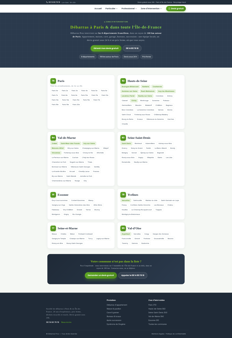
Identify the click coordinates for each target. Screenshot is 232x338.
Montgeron (56, 214)
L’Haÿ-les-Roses (88, 157)
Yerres (88, 210)
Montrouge (144, 100)
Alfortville (100, 153)
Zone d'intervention (150, 8)
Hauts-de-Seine (137, 81)
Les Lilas (169, 157)
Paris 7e (55, 95)
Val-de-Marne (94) (156, 316)
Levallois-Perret (128, 96)
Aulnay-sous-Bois (165, 143)
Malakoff (148, 105)
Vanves (160, 110)
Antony (169, 96)
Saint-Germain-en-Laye (170, 200)
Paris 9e (74, 95)
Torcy (90, 238)
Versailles (126, 200)
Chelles (63, 234)
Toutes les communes (157, 324)
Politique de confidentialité (176, 334)
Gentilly (97, 167)
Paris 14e (65, 100)
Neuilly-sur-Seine (145, 96)
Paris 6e (104, 90)
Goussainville (159, 238)
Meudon (138, 105)
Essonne (63, 194)
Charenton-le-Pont (59, 162)
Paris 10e (84, 95)
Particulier (110, 8)
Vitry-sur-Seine (73, 148)
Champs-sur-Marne (77, 238)
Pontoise (147, 238)
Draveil (79, 210)
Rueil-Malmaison (147, 91)
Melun (72, 234)
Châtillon (159, 105)
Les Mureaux (159, 205)
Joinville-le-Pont (86, 176)
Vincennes (56, 153)
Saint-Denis (126, 143)
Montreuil (138, 143)
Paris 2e (65, 90)
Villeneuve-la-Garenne (155, 119)
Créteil (54, 143)
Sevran (134, 153)
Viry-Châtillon (68, 210)
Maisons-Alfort (58, 148)
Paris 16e (86, 100)
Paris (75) (152, 305)
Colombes (159, 96)
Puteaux (166, 100)
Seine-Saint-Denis (139, 137)
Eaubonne (145, 243)
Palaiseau (55, 210)
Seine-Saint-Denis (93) (157, 312)
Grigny (66, 214)
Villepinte (150, 157)
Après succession (114, 320)
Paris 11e (95, 95)
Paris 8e (65, 95)
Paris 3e (75, 90)
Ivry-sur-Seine (89, 143)
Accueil (98, 8)
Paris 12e (105, 95)
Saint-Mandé (71, 176)
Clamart (125, 100)
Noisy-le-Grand (136, 148)
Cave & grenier (113, 312)
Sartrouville (137, 200)
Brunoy (97, 210)
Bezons (170, 238)
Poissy (124, 205)
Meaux (54, 234)
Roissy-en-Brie (57, 243)
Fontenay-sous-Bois (71, 153)
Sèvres (169, 110)
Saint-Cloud (126, 114)
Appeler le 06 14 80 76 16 (132, 275)
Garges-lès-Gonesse (161, 234)
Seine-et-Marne (68, 228)
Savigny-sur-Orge (58, 205)
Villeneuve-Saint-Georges (80, 167)
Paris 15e (76, 100)
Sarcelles (137, 234)
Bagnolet (160, 153)
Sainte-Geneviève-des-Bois (79, 205)
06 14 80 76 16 (132, 48)
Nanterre (145, 86)
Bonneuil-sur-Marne (59, 167)
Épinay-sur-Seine (147, 153)
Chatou (170, 205)
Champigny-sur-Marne (90, 148)
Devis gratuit (177, 8)
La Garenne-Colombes (145, 110)
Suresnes (155, 100)
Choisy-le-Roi (88, 153)
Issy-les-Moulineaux (166, 91)
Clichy (134, 100)
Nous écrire (66, 322)
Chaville (125, 124)
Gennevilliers (127, 105)
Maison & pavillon (114, 309)
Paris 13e (55, 100)
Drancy (124, 148)
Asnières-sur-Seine (129, 91)
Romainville (126, 162)
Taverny (125, 243)
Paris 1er (55, 90)
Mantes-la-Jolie (151, 200)
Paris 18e (55, 104)
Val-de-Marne (67, 137)
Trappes (159, 210)
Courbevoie (157, 86)
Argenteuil (126, 234)
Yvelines (133, 194)
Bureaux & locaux (114, 316)
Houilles (125, 210)
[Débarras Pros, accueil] (53, 8)
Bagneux (169, 105)
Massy (90, 200)
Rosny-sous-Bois (128, 157)
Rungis (77, 181)
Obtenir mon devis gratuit (106, 48)
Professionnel (128, 8)
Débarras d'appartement (117, 305)
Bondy (172, 148)
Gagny (140, 157)
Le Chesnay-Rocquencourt (141, 210)
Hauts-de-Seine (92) (157, 309)
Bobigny (125, 153)
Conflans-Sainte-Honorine (140, 205)
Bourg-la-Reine (127, 119)
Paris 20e (76, 104)
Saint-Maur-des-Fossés (70, 143)
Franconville (126, 238)
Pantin (148, 148)
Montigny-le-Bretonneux (131, 214)
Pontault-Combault (85, 234)
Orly (85, 181)
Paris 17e (97, 100)
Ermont (137, 238)
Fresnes (96, 171)
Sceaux (140, 119)
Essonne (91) (153, 320)
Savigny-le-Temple (59, 238)
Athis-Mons (98, 205)
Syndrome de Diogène (116, 324)
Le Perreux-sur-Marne (60, 157)
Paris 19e (65, 104)
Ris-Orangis (76, 214)
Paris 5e (94, 90)
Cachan (75, 157)
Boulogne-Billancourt (130, 86)
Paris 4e (84, 90)
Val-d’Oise (134, 228)
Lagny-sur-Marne (102, 238)
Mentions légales (158, 334)
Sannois (135, 243)
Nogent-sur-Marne (77, 162)
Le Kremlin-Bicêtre (59, 171)
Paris (61, 81)
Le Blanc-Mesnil (161, 148)
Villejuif (106, 148)
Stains (160, 157)
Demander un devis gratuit (101, 275)
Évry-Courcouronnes (60, 200)
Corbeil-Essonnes (78, 200)
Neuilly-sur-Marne (140, 162)
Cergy (146, 234)
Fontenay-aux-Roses (142, 114)
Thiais (90, 162)
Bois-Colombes (127, 110)
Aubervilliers (150, 143)
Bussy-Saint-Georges (75, 243)
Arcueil (72, 171)
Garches (170, 119)
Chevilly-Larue (84, 171)
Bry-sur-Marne (57, 176)
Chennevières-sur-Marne (61, 181)
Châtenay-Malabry (161, 114)
